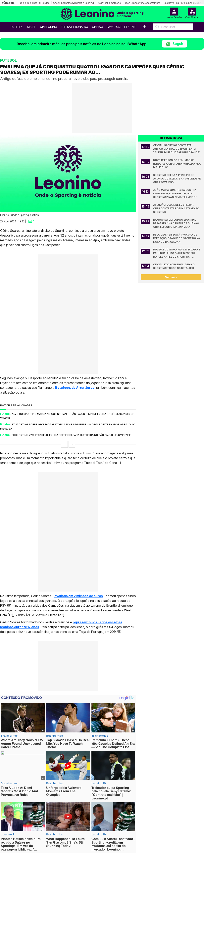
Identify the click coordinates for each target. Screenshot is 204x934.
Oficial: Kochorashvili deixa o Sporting (73, 2)
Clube (31, 26)
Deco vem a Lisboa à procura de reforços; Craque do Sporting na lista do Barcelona (177, 238)
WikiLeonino (48, 26)
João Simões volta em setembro (142, 2)
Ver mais (171, 277)
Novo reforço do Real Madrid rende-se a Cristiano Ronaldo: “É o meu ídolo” (177, 164)
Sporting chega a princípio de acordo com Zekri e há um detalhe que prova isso (177, 179)
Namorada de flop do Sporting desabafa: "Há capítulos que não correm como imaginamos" (176, 223)
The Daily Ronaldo (74, 26)
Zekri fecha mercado (109, 2)
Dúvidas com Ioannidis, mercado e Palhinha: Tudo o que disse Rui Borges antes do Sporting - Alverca (176, 253)
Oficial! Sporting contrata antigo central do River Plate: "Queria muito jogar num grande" (176, 149)
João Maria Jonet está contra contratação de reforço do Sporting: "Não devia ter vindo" (175, 193)
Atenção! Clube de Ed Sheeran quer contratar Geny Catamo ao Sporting (176, 208)
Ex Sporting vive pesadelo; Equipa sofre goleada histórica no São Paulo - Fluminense (71, 434)
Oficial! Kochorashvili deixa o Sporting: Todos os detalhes (174, 266)
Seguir (177, 44)
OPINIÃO (97, 26)
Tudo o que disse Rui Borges (33, 2)
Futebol (17, 26)
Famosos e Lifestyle (121, 26)
